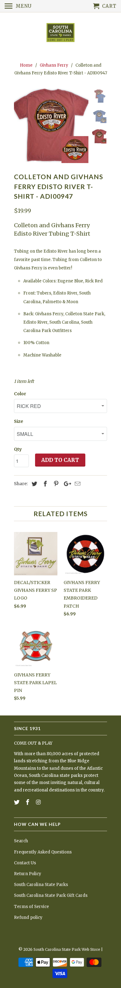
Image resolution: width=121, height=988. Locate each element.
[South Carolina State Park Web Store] (60, 33)
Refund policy (28, 917)
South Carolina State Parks (41, 884)
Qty (18, 449)
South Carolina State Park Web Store (67, 949)
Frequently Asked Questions (43, 852)
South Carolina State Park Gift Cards (50, 895)
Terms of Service (31, 906)
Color (20, 394)
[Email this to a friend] (77, 483)
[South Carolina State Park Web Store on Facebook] (28, 802)
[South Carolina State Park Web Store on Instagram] (39, 802)
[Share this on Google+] (66, 483)
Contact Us (25, 863)
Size (18, 421)
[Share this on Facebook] (44, 483)
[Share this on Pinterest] (55, 483)
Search (21, 841)
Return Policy (27, 873)
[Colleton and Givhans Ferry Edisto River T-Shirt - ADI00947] (51, 126)
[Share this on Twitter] (33, 483)
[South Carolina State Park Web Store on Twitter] (17, 802)
